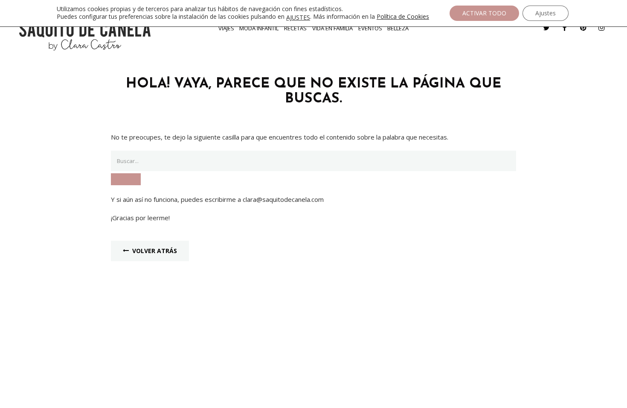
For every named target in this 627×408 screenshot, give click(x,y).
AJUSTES (298, 17)
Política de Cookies (403, 16)
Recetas (295, 28)
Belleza (398, 28)
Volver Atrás (154, 251)
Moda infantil (259, 28)
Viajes (226, 28)
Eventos (370, 28)
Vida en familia (332, 28)
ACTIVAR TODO (484, 13)
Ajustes (545, 13)
